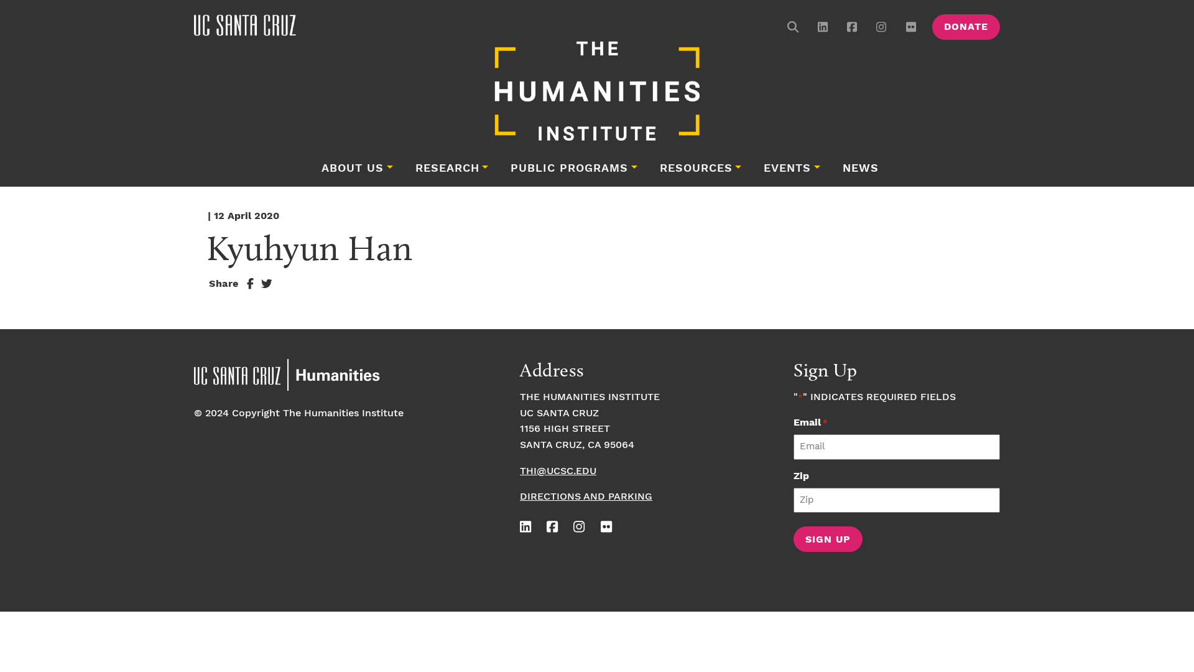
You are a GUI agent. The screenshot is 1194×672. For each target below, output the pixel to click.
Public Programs (569, 168)
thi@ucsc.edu (558, 471)
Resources (696, 168)
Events (787, 168)
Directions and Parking (586, 496)
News (861, 168)
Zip (801, 476)
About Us (353, 168)
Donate (966, 27)
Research (447, 168)
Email (811, 422)
